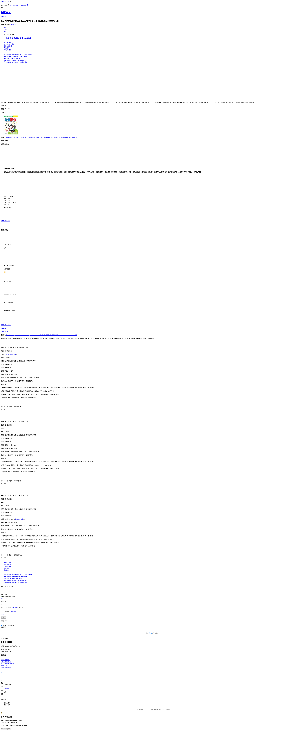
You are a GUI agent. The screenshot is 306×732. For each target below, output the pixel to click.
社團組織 (13, 24)
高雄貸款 (6, 48)
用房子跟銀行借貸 (6, 662)
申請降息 (6, 570)
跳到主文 (3, 16)
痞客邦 (14, 607)
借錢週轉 (6, 568)
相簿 (5, 28)
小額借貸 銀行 (8, 46)
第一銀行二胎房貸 (9, 44)
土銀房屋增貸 (7, 50)
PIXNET (141, 709)
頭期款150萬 (7, 562)
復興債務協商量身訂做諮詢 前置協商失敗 (15, 60)
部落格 (6, 29)
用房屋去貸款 (4, 665)
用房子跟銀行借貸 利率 (7, 663)
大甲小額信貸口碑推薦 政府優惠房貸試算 (15, 62)
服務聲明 (168, 709)
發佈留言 (3, 627)
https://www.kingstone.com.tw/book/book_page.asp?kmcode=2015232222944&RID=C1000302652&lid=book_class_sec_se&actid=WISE (41, 137)
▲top (2, 614)
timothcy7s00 (4, 598)
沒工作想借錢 (7, 42)
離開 (9, 728)
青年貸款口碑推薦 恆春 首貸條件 (13, 58)
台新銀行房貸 (7, 566)
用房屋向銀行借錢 (6, 667)
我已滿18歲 (4, 728)
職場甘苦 (13, 611)
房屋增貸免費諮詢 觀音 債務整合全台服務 (15, 56)
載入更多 (3, 617)
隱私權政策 (162, 709)
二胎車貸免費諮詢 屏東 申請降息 (18, 38)
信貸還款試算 (7, 564)
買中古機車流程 (5, 221)
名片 (5, 31)
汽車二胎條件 (19, 519)
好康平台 (6, 12)
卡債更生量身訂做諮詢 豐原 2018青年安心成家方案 (18, 54)
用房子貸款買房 (5, 660)
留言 (17, 607)
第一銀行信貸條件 (11, 354)
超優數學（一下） (6, 325)
